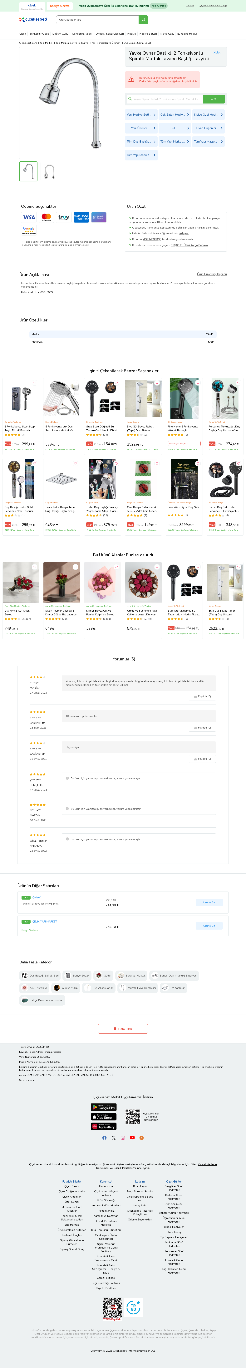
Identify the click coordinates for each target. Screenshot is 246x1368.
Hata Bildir (124, 1029)
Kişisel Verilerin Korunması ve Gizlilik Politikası (106, 1247)
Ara (143, 19)
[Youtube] (132, 1137)
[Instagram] (123, 1137)
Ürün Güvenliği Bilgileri (212, 274)
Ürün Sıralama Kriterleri (72, 1230)
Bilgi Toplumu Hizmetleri (106, 1230)
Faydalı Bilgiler (72, 1181)
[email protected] (53, 1051)
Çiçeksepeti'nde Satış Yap (213, 5)
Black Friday (174, 1232)
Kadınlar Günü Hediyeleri (174, 1197)
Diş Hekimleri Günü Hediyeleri (174, 1271)
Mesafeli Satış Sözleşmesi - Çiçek (106, 1258)
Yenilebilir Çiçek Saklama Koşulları (72, 1217)
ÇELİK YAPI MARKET (44, 921)
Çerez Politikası (106, 1278)
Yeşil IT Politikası (106, 1288)
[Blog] (141, 1137)
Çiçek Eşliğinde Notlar (72, 1191)
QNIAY (36, 897)
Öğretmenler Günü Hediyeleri (174, 1220)
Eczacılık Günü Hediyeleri (174, 1262)
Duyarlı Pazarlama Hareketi (106, 1223)
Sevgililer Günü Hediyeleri (174, 1188)
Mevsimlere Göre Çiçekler (72, 1209)
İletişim (140, 1181)
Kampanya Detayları (106, 1216)
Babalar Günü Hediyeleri (174, 1213)
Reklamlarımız (106, 1211)
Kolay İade (140, 1205)
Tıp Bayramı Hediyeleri (174, 1237)
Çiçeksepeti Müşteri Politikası (106, 1193)
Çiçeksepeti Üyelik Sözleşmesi (106, 1237)
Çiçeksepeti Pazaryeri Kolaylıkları (140, 1212)
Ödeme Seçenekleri (140, 1219)
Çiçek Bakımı (72, 1186)
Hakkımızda (106, 1186)
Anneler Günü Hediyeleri (174, 1205)
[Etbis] (112, 1309)
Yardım (190, 5)
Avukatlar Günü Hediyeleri (174, 1244)
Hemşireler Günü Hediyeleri (174, 1253)
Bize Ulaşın (140, 1186)
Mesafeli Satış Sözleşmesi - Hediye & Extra (106, 1269)
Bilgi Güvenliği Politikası (106, 1283)
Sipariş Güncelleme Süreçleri (72, 1242)
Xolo (217, 52)
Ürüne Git (209, 902)
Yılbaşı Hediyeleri (174, 1227)
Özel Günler (72, 1202)
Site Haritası (72, 1225)
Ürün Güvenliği (106, 1200)
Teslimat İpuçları (72, 1235)
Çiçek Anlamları (71, 1197)
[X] (113, 1137)
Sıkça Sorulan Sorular (140, 1191)
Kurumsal (106, 1181)
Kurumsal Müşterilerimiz (106, 1205)
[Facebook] (104, 1137)
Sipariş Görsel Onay (72, 1249)
